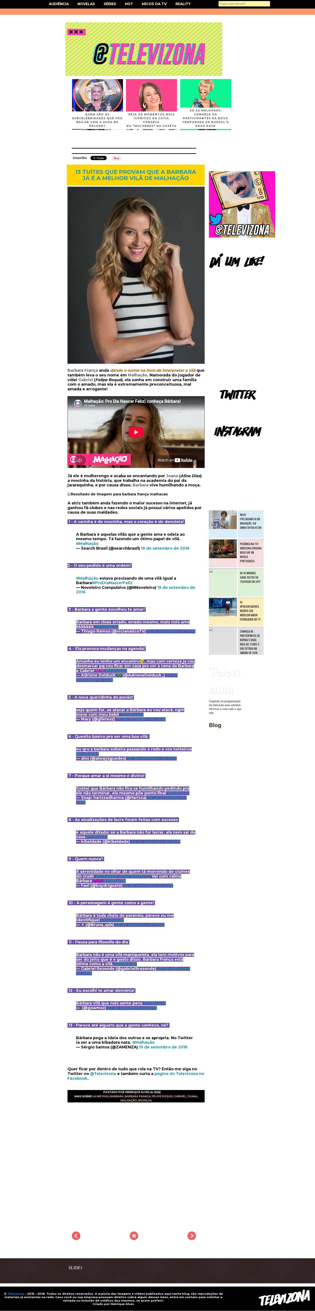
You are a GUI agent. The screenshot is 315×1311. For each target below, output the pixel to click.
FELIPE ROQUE (162, 1096)
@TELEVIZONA (219, 442)
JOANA (192, 1096)
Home (212, 749)
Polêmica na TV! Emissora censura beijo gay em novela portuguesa (250, 552)
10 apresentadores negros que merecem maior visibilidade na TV (250, 610)
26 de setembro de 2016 (141, 719)
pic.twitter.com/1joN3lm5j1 (123, 876)
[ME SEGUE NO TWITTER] (242, 236)
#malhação (87, 754)
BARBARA (116, 1096)
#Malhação (87, 543)
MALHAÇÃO (128, 1100)
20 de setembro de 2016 (132, 1008)
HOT (129, 4)
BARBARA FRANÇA (137, 1096)
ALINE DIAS (101, 1096)
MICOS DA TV (154, 4)
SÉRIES (110, 4)
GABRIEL (180, 1096)
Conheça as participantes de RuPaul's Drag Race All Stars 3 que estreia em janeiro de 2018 (250, 642)
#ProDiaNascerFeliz (112, 582)
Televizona (225, 679)
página (162, 1073)
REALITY (183, 4)
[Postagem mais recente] (76, 1239)
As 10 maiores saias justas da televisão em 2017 (250, 577)
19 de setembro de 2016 (165, 548)
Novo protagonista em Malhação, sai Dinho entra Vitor (250, 521)
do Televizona (184, 1073)
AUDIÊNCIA (59, 4)
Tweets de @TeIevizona (224, 406)
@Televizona (103, 1073)
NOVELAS (86, 4)
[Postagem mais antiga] (192, 1239)
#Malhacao (116, 670)
